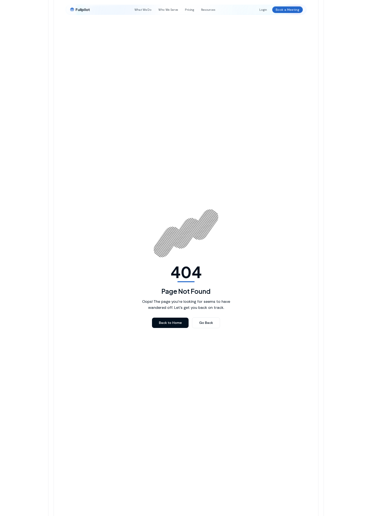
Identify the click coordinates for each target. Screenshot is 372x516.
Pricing (189, 10)
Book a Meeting (287, 10)
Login (263, 10)
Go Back (206, 322)
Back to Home (170, 322)
